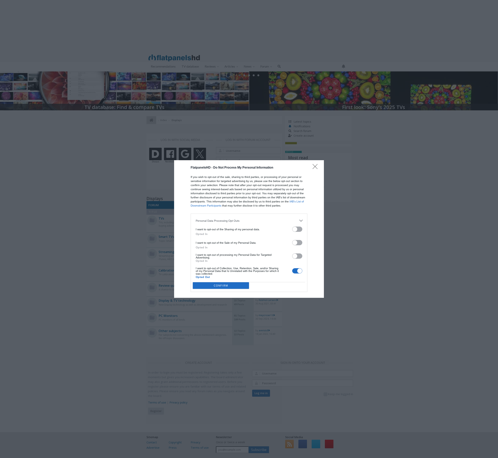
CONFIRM (221, 285)
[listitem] (249, 221)
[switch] (297, 229)
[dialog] (249, 229)
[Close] (316, 167)
